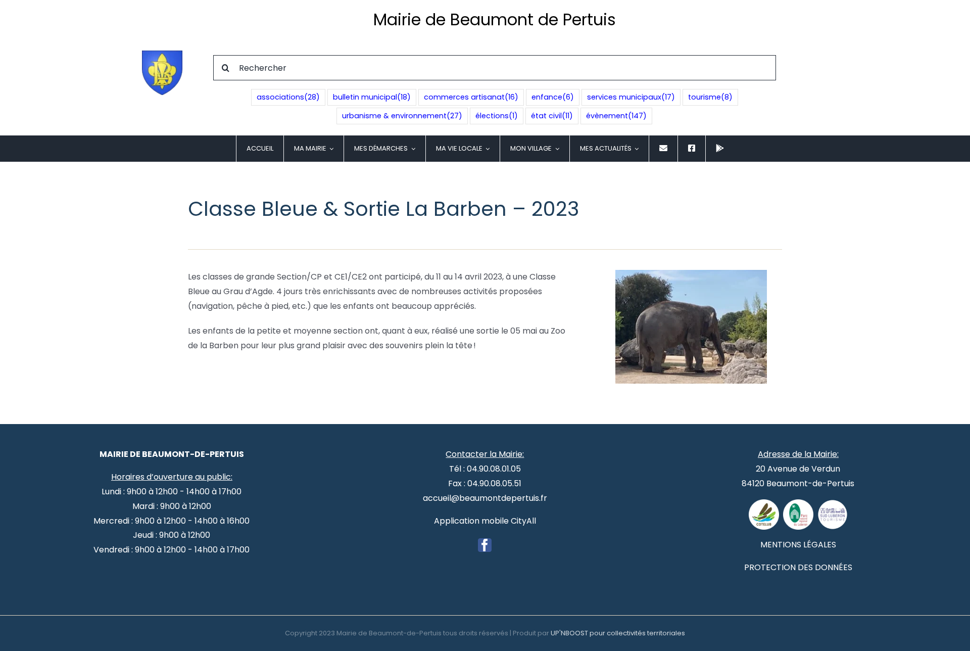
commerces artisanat (471, 97)
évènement (616, 116)
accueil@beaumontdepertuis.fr (485, 498)
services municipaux (631, 97)
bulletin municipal (372, 97)
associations (288, 97)
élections (496, 116)
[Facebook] (485, 545)
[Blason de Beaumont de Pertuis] (162, 54)
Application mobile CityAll (485, 521)
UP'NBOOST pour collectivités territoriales (618, 633)
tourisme (710, 97)
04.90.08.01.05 (494, 469)
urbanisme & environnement (402, 116)
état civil (552, 116)
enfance (552, 97)
